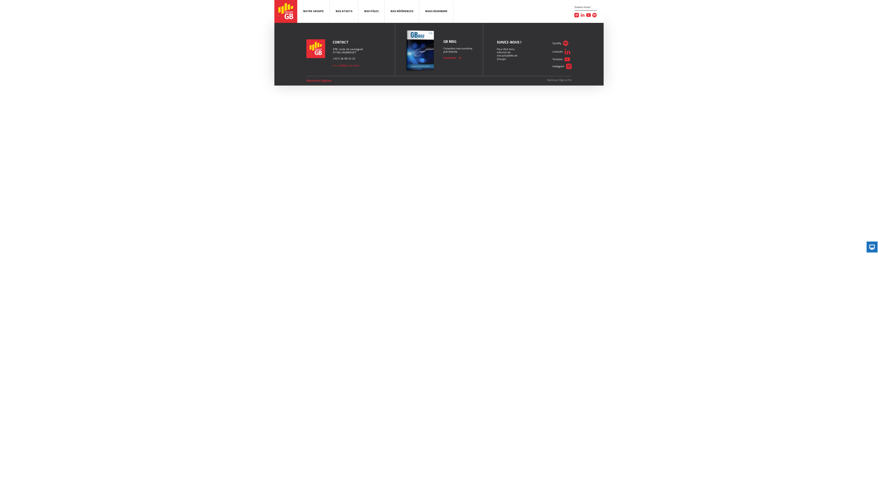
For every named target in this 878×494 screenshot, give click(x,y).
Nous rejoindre (436, 11)
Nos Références (402, 11)
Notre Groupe (313, 11)
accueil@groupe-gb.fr (346, 65)
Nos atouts (344, 11)
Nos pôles (371, 11)
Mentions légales (319, 80)
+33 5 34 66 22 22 (344, 58)
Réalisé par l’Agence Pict (559, 80)
